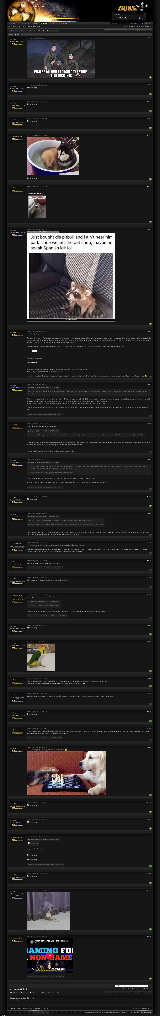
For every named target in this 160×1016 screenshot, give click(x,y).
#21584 (149, 542)
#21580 (149, 423)
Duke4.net (13, 23)
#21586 (149, 577)
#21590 (149, 678)
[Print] (23, 989)
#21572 (149, 85)
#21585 (149, 560)
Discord (35, 23)
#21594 (149, 747)
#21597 (149, 836)
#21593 (149, 728)
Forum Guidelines (129, 26)
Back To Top (45, 1008)
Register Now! (124, 18)
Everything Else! (18, 26)
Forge (14, 39)
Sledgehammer (17, 543)
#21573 (149, 101)
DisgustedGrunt (18, 136)
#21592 (149, 711)
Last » (56, 31)
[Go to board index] (47, 11)
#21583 (149, 513)
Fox (14, 694)
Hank (14, 748)
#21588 (149, 625)
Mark (14, 188)
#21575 (149, 135)
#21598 (149, 873)
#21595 (149, 802)
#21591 (149, 693)
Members (53, 23)
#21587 (149, 594)
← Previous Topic (126, 988)
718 (30, 31)
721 (43, 31)
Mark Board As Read (16, 1008)
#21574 (149, 118)
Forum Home (37, 1008)
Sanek (15, 332)
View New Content (143, 26)
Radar (15, 514)
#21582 (149, 496)
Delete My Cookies (27, 1008)
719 (34, 31)
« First (21, 31)
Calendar (63, 23)
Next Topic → (147, 988)
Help (141, 18)
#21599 (149, 890)
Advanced (146, 23)
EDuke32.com (24, 23)
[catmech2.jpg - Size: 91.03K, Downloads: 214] (37, 207)
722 (48, 31)
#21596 (149, 819)
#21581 (149, 459)
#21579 (149, 384)
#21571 (149, 38)
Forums (44, 23)
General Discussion (33, 26)
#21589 (149, 641)
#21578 (149, 331)
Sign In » (117, 14)
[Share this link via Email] (21, 989)
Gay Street (77, 532)
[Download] (26, 989)
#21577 (149, 229)
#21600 (149, 936)
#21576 (149, 186)
